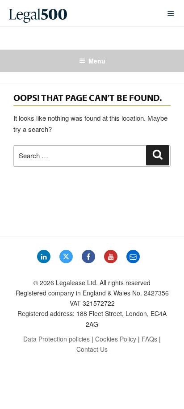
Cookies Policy (115, 338)
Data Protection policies (56, 338)
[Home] (80, 13)
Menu (96, 60)
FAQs (149, 338)
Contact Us (92, 349)
